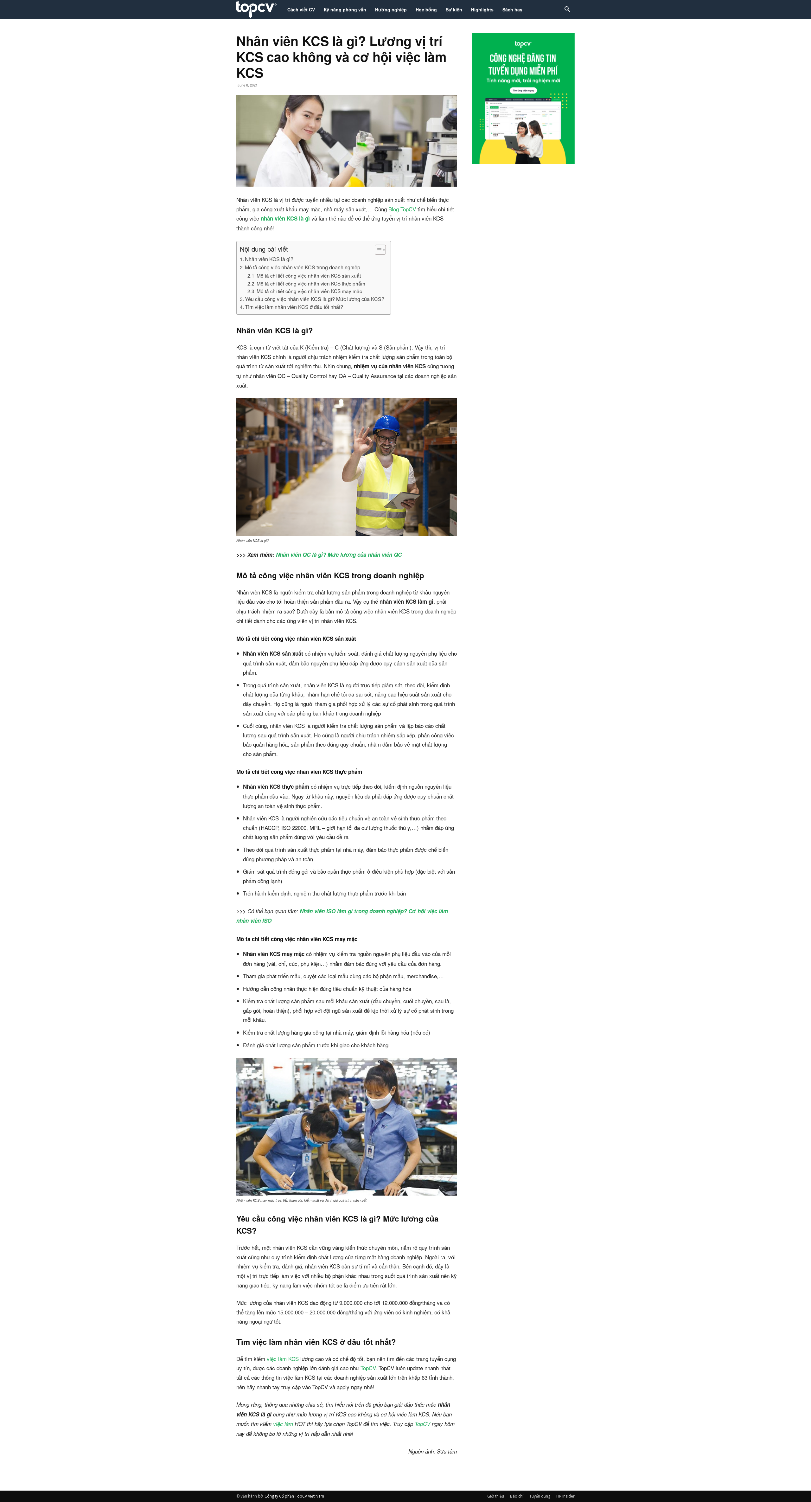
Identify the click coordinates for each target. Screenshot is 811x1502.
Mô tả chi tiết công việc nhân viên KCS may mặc (309, 290)
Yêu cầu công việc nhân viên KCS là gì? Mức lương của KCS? (314, 299)
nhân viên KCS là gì (285, 218)
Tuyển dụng (539, 1496)
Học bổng (426, 9)
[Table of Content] (380, 250)
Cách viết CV (301, 9)
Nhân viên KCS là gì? (270, 259)
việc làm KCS (283, 1359)
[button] (567, 10)
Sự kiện (454, 9)
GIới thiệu (495, 1496)
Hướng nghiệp (391, 9)
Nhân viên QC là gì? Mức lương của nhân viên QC (339, 554)
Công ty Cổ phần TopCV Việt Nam (294, 1496)
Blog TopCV (402, 209)
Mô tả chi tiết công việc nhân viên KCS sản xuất (309, 275)
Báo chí (516, 1496)
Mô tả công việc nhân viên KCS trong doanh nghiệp (302, 267)
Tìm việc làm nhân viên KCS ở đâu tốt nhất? (294, 307)
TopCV (367, 1368)
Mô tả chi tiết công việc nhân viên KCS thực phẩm (311, 283)
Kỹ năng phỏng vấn (345, 9)
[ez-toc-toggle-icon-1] (377, 249)
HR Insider (565, 1496)
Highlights (482, 9)
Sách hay (512, 9)
